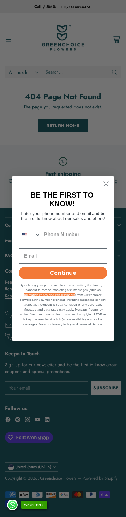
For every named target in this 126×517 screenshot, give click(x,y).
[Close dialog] (106, 183)
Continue (63, 273)
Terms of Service (90, 324)
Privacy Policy (62, 324)
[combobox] (30, 234)
